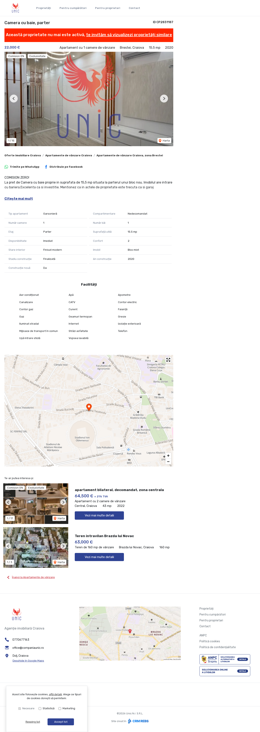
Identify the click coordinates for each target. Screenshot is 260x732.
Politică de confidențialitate (217, 647)
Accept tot (60, 721)
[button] (14, 99)
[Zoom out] (168, 461)
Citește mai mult (18, 199)
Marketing (69, 708)
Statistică (48, 708)
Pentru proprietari (107, 8)
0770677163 (20, 639)
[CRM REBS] (138, 720)
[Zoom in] (168, 456)
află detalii (55, 694)
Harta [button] (166, 140)
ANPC (203, 635)
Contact (134, 8)
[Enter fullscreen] (168, 360)
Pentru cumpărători (73, 8)
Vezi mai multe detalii (99, 515)
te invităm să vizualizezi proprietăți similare (129, 34)
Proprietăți (43, 8)
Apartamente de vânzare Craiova (68, 155)
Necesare (28, 708)
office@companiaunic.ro (28, 648)
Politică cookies (209, 641)
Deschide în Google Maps (28, 660)
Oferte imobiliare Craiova (22, 155)
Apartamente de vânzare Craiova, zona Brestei (129, 155)
